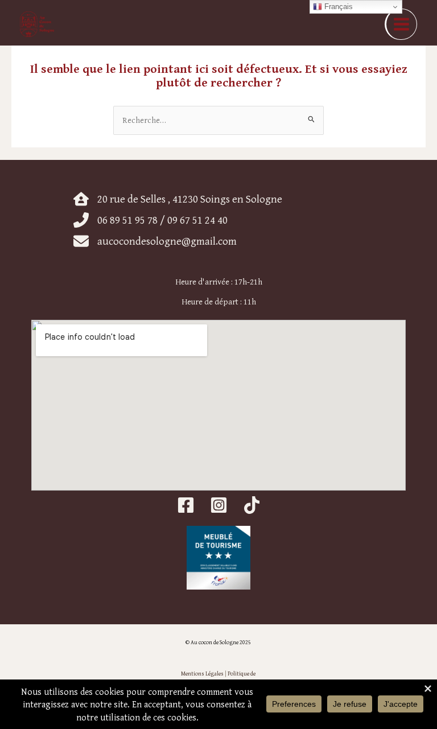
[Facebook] (186, 505)
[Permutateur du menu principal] (401, 24)
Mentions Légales (202, 673)
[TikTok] (252, 505)
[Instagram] (219, 505)
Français (337, 6)
